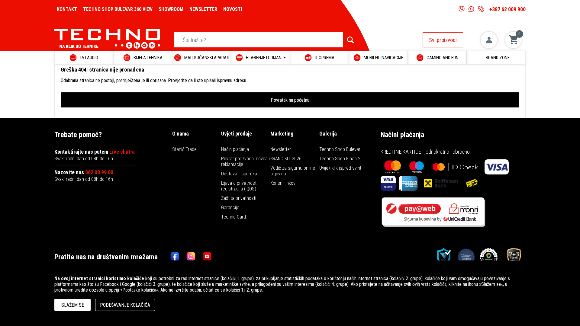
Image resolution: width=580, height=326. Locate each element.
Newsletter (280, 149)
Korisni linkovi (283, 183)
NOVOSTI (232, 9)
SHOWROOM (171, 9)
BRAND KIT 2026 (285, 158)
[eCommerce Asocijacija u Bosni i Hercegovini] (442, 257)
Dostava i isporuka (239, 174)
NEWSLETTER (203, 9)
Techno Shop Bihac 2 (339, 158)
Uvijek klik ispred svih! (340, 168)
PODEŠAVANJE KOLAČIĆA (125, 305)
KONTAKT (67, 9)
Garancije (230, 207)
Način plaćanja (235, 149)
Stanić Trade (184, 149)
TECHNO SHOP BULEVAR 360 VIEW (118, 9)
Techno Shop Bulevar (339, 149)
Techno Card (233, 217)
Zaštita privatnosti (238, 198)
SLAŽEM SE (72, 305)
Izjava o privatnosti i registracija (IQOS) (240, 186)
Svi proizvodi (443, 40)
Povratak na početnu (290, 100)
